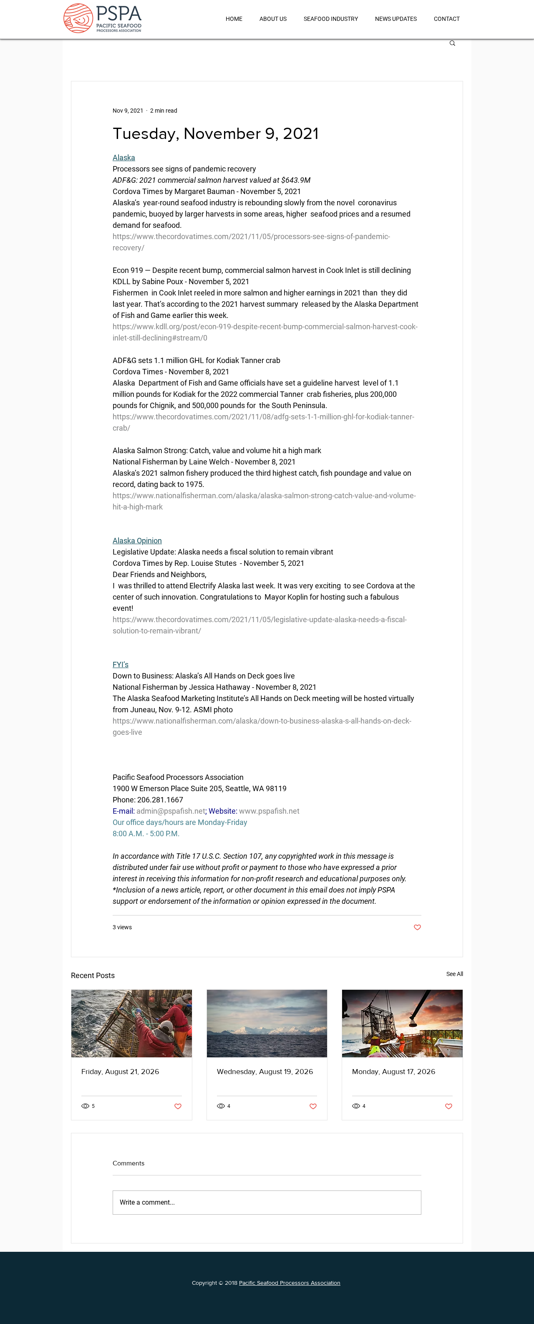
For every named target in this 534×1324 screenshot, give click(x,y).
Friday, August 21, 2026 (120, 1071)
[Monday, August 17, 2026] (402, 1023)
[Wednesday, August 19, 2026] (267, 1023)
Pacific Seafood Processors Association (289, 1282)
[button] (452, 42)
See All (454, 974)
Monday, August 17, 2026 (394, 1071)
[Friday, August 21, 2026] (131, 1023)
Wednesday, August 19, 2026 (265, 1071)
